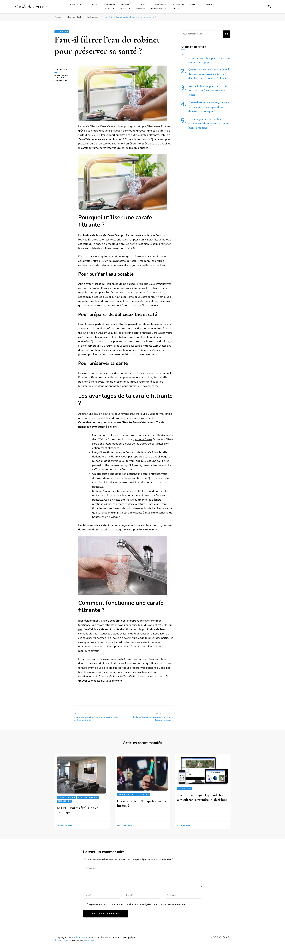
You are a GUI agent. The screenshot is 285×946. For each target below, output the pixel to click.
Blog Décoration (66, 797)
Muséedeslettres (31, 6)
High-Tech (159, 4)
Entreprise (126, 4)
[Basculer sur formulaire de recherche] (269, 6)
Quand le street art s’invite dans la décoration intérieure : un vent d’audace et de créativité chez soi (209, 74)
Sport (139, 9)
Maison (209, 4)
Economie (108, 4)
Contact (176, 9)
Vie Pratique (157, 9)
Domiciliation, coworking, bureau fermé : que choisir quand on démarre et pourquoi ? (208, 107)
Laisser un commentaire (64, 79)
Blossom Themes (62, 940)
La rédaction (61, 70)
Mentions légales (221, 937)
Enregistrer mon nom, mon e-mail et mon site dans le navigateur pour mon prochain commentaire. (136, 904)
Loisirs (193, 4)
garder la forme (142, 439)
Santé (108, 9)
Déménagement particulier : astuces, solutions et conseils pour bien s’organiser (208, 123)
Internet (177, 4)
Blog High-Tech (126, 794)
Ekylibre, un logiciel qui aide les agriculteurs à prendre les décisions (202, 797)
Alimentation (75, 4)
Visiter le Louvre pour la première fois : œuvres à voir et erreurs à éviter (209, 90)
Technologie (62, 32)
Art (92, 4)
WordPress (89, 940)
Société (123, 9)
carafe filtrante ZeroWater (150, 345)
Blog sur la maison (88, 797)
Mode (143, 4)
